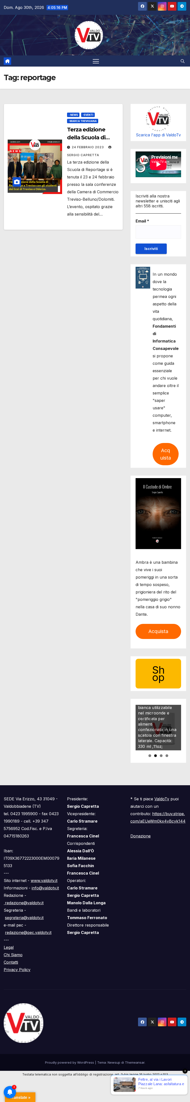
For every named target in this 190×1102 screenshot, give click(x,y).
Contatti (11, 962)
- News (73, 114)
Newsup (114, 1062)
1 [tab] (149, 755)
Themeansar (134, 1062)
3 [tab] (161, 755)
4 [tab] (167, 755)
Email (142, 221)
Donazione (140, 835)
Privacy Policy (17, 969)
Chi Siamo (13, 954)
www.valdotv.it (44, 880)
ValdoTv (161, 798)
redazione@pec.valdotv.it (28, 932)
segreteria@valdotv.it (24, 917)
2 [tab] (155, 755)
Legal (9, 947)
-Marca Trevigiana (83, 121)
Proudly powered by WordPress (70, 1062)
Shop (158, 673)
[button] (183, 61)
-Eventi (88, 114)
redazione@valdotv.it (24, 902)
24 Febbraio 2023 (88, 147)
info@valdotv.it (45, 887)
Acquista (165, 454)
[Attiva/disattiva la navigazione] (96, 61)
